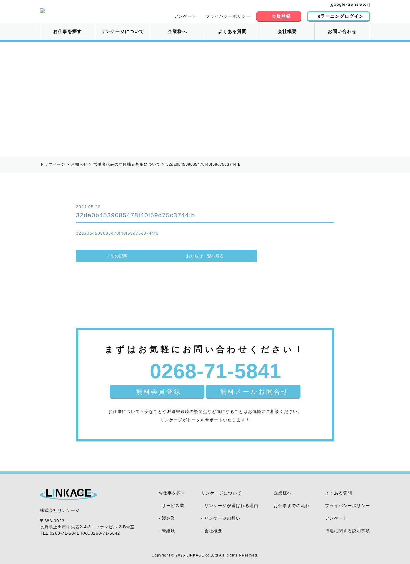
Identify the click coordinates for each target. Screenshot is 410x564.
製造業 (168, 518)
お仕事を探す (67, 31)
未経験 (168, 530)
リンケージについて (122, 31)
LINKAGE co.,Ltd (202, 555)
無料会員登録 (158, 391)
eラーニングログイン (341, 16)
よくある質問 (232, 31)
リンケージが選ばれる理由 (231, 505)
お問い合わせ (342, 31)
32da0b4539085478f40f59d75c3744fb (117, 233)
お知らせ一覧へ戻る (205, 256)
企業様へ (177, 31)
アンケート (185, 16)
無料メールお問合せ (254, 391)
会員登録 (281, 16)
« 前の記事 (117, 256)
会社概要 (287, 31)
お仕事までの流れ (292, 505)
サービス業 (173, 505)
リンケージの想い (222, 518)
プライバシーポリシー (228, 16)
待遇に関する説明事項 (347, 530)
